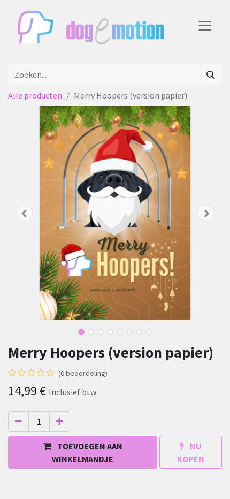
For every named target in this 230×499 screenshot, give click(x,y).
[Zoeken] (211, 74)
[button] (24, 213)
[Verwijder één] (18, 421)
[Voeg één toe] (59, 421)
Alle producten (35, 95)
